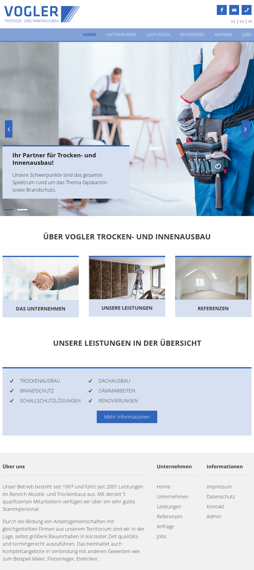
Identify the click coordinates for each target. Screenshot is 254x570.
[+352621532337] (247, 10)
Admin (214, 516)
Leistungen (158, 34)
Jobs (247, 34)
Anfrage (223, 34)
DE (233, 21)
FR (250, 21)
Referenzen (192, 34)
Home (89, 34)
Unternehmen (121, 34)
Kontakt (215, 506)
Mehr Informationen (127, 416)
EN (242, 21)
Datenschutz (221, 496)
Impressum (219, 486)
